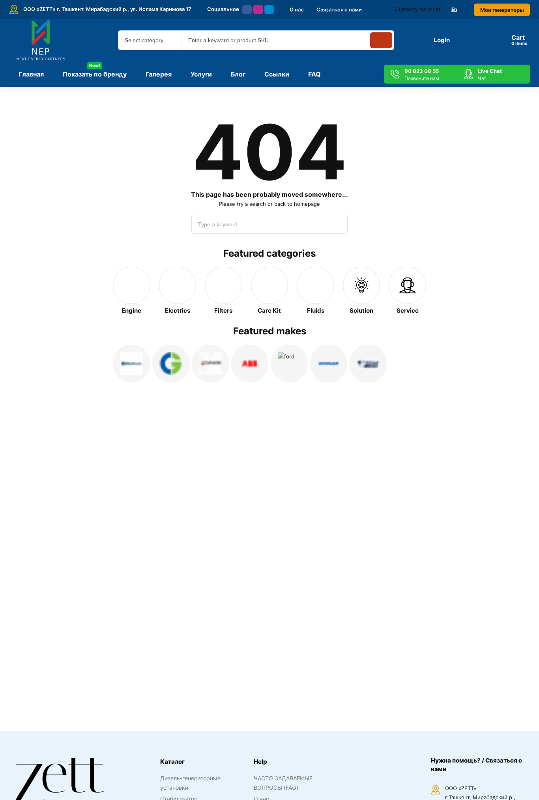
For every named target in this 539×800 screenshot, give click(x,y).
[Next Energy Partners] (41, 40)
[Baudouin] (131, 363)
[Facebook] (247, 9)
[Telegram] (269, 9)
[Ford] (289, 363)
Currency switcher (418, 9)
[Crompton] (171, 363)
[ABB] (250, 363)
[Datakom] (210, 363)
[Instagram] (258, 9)
